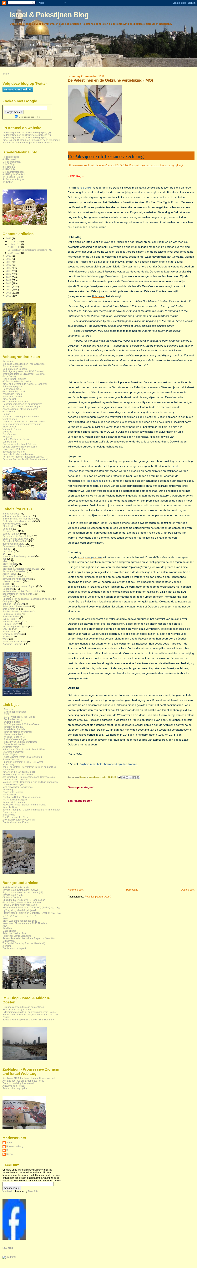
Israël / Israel (9, 564)
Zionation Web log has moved (18, 1083)
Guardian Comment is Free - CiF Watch (23, 762)
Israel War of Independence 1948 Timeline (25, 923)
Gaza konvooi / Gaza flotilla (17, 536)
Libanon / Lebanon (12, 581)
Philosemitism (10, 794)
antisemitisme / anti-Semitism (18, 518)
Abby (9, 1142)
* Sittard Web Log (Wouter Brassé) (20, 742)
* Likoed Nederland (13, 734)
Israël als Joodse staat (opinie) (18, 454)
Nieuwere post (75, 889)
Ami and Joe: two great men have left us (23, 1080)
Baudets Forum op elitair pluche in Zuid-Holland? (28, 1019)
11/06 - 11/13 (14, 253)
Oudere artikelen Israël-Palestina (20, 446)
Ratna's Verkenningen (14, 802)
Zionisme (7, 431)
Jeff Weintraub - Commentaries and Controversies (29, 777)
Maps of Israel (10, 931)
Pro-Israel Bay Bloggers (15, 799)
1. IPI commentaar (12, 162)
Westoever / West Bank (15, 641)
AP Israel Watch (11, 747)
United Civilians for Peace (16, 439)
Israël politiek (9, 399)
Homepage (132, 889)
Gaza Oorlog (9, 376)
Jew (5, 926)
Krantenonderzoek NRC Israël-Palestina (24, 374)
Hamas (6, 414)
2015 (9, 271)
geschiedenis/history (13, 543)
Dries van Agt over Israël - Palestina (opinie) (25, 459)
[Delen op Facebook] (134, 777)
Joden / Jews (9, 574)
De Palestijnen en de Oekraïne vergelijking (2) (27, 135)
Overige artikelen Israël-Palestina (20, 444)
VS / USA (7, 636)
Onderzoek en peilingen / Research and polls (26, 599)
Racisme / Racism (12, 614)
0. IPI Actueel (9, 159)
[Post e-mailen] (118, 777)
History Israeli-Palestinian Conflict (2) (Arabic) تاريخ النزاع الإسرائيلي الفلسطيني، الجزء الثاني (32, 914)
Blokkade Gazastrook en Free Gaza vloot (24, 364)
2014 (9, 274)
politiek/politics (10, 609)
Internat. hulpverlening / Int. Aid (19, 556)
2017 (9, 265)
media (6, 584)
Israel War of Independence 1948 (20, 920)
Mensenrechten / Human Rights (19, 586)
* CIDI (6, 714)
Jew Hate (7, 928)
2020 (9, 256)
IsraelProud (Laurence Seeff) (18, 774)
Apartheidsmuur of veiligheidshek (20, 409)
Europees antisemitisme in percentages (23, 1007)
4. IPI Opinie (9, 169)
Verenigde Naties (12, 429)
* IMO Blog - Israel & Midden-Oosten (21, 724)
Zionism (7, 946)
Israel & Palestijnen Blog (49, 15)
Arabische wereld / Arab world (18, 521)
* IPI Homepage (11, 157)
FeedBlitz (33, 1191)
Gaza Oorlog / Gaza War (15, 538)
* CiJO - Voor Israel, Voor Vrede (19, 717)
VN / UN (7, 629)
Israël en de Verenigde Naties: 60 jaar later (25, 384)
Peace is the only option (15, 1088)
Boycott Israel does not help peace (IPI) (23, 892)
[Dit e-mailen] (123, 777)
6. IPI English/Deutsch (14, 174)
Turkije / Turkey (10, 624)
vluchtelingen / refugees (15, 626)
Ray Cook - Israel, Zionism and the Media (24, 804)
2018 (9, 262)
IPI (7, 1150)
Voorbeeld (8, 1191)
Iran (5, 558)
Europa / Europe (11, 533)
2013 (9, 277)
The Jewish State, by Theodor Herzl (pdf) (24, 943)
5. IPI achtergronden (13, 172)
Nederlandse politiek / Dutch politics (21, 591)
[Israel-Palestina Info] (14, 1239)
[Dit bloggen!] (127, 777)
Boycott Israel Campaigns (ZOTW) (20, 890)
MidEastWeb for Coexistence (18, 787)
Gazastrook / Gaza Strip (15, 541)
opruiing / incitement (13, 604)
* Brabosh (8, 709)
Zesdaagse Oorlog (12, 394)
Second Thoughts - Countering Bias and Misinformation (31, 809)
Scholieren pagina (12, 386)
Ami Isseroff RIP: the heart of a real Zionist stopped (29, 1078)
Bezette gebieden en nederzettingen (22, 406)
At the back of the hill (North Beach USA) (24, 749)
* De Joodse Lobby (13, 719)
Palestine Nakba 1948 (14, 933)
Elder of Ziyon (10, 754)
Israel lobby (9, 566)
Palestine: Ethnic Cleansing (17, 936)
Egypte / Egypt (10, 531)
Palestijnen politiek (12, 396)
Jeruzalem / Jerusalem (14, 571)
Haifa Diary (8, 764)
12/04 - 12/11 (14, 244)
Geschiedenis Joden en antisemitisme (22, 404)
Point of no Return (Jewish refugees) (22, 797)
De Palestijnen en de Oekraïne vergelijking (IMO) (30, 250)
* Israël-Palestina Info (14, 729)
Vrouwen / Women (12, 634)
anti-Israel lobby (11, 513)
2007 (9, 295)
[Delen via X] (131, 777)
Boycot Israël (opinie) (14, 451)
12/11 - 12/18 (14, 241)
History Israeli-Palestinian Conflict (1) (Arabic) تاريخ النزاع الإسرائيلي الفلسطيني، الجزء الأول (32, 908)
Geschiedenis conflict (14, 391)
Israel (5, 918)
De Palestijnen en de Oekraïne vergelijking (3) (27, 132)
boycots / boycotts (12, 523)
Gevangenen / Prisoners (15, 546)
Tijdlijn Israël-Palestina (14, 379)
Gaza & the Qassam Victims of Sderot (22, 902)
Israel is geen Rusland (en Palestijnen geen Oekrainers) (32, 140)
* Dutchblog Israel (12, 722)
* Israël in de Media (13, 727)
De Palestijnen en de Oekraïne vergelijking (25, 137)
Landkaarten (9, 441)
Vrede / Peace (10, 631)
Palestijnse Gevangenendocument (21, 416)
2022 (9, 238)
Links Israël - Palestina (14, 449)
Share (6, 73)
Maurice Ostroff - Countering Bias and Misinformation (30, 782)
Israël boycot (9, 426)
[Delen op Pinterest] (138, 777)
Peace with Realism (13, 792)
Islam (5, 561)
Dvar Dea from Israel (13, 752)
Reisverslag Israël (12, 389)
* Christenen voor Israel (15, 712)
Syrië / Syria (9, 619)
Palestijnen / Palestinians (16, 606)
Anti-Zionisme (10, 434)
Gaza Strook (9, 411)
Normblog (8, 789)
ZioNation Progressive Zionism (19, 819)
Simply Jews (9, 812)
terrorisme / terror (11, 621)
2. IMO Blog (9, 164)
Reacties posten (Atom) (98, 896)
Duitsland (8, 528)
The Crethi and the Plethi (15, 817)
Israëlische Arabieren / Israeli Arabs (21, 569)
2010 (9, 286)
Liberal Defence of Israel (15, 779)
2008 (9, 292)
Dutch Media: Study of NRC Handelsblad (24, 900)
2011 (9, 283)
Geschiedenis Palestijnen (16, 401)
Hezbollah (8, 436)
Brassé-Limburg (14, 1146)
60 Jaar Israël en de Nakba (17, 381)
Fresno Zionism (11, 759)
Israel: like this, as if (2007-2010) (19, 772)
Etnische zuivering (12, 366)
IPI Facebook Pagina (13, 179)
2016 (9, 268)
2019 (9, 259)
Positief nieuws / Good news (17, 611)
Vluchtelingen (10, 419)
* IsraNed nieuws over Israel (17, 732)
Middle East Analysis (13, 784)
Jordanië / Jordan (12, 576)
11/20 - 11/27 (14, 247)
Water (6, 639)
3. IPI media (9, 167)
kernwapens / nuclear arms (17, 579)
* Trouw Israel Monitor (14, 744)
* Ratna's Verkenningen (15, 739)
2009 (9, 289)
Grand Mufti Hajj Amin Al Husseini (20, 905)
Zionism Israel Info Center (16, 822)
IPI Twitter (8, 182)
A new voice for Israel (14, 1085)
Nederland (8, 589)
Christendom (9, 526)
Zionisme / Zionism (12, 644)
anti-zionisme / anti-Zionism (17, 516)
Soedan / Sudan (11, 616)
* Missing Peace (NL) (14, 737)
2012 (9, 280)
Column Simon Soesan (15, 369)
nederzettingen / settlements (17, 594)
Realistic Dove (10, 807)
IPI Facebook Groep (13, 177)
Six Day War (9, 814)
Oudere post (187, 889)
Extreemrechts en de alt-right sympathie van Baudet (29, 1012)
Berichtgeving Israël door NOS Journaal (23, 371)
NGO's (6, 596)
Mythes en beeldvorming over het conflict (24, 421)
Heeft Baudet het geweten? (17, 1009)
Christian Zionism (12, 897)
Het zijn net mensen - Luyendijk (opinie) (23, 456)
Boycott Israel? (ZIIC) (13, 895)
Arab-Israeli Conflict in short (17, 887)
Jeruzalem (8, 361)
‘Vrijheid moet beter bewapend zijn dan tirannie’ (28, 142)
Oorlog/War (8, 601)
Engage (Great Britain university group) (23, 757)
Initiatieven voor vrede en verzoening (22, 424)
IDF (4, 553)
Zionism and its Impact (14, 948)
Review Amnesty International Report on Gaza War (29, 938)
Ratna (9, 1154)
